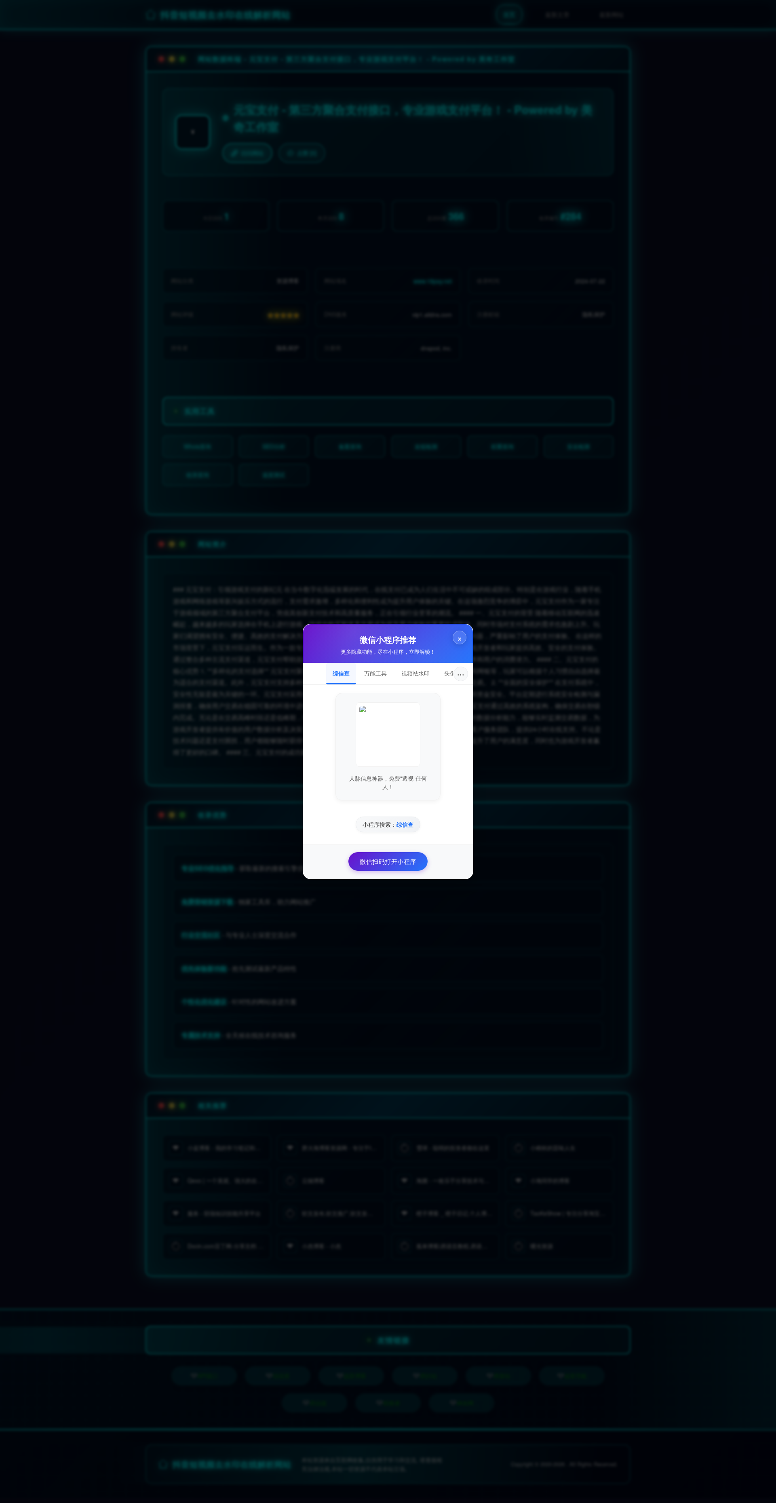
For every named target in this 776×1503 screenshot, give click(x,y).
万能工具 (375, 673)
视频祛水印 (415, 673)
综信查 (341, 673)
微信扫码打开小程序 (388, 861)
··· (460, 674)
